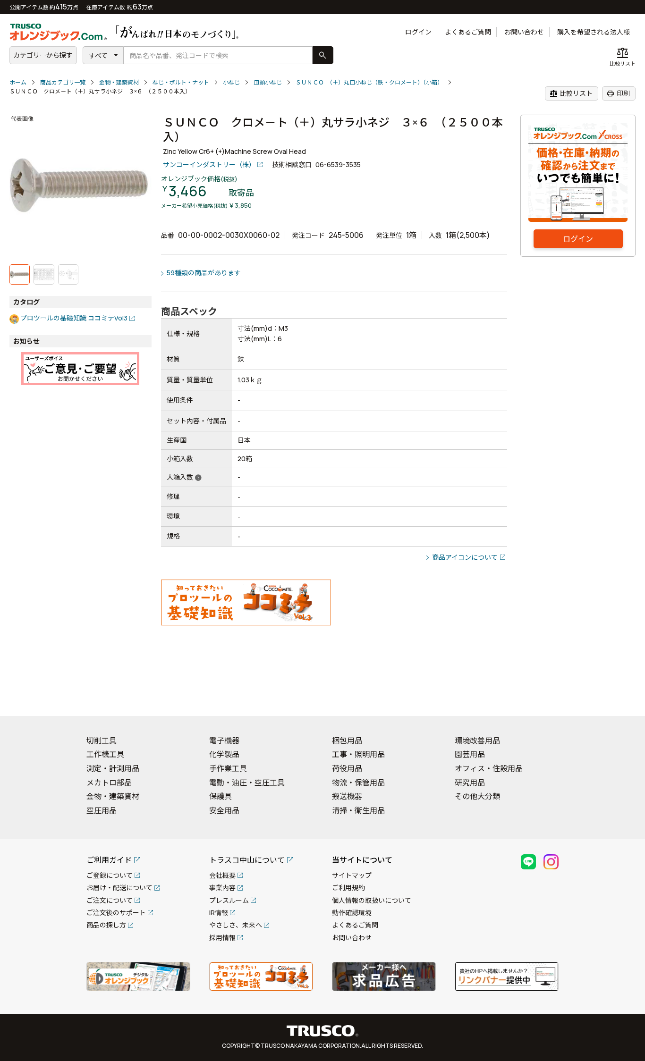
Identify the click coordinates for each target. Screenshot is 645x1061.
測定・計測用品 (112, 768)
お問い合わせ (524, 31)
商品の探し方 (106, 924)
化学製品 (224, 754)
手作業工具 (228, 768)
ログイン (418, 31)
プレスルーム (229, 900)
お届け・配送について (119, 887)
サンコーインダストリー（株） (209, 164)
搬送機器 (347, 796)
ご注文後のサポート (116, 912)
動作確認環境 (352, 912)
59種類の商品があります (204, 272)
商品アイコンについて (465, 557)
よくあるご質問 (468, 31)
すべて (98, 55)
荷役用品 (347, 768)
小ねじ (231, 82)
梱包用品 (347, 740)
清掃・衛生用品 (358, 810)
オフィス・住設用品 (489, 768)
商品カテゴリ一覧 (62, 82)
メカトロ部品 (109, 782)
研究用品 (470, 782)
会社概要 (222, 875)
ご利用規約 (348, 887)
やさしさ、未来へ (235, 924)
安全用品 (224, 810)
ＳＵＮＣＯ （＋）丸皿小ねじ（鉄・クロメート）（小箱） (369, 82)
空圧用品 (101, 810)
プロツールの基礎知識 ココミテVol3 (73, 317)
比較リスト (571, 93)
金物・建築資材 (119, 82)
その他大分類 (477, 796)
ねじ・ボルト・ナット (181, 82)
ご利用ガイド (109, 860)
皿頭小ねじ (268, 82)
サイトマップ (352, 875)
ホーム (17, 82)
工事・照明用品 (358, 754)
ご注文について (109, 900)
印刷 (618, 93)
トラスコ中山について (247, 860)
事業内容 (222, 887)
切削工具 (101, 740)
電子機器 (224, 740)
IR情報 (218, 912)
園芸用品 (470, 754)
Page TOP (621, 696)
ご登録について (109, 875)
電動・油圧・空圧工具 (247, 782)
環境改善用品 (477, 740)
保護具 (220, 796)
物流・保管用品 (358, 782)
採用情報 (222, 937)
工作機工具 (105, 754)
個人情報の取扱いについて (371, 900)
